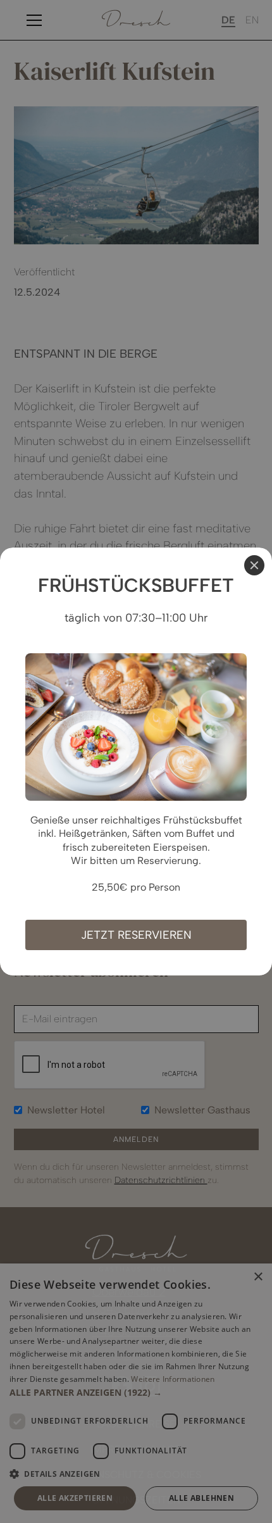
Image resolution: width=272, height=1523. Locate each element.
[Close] (254, 565)
